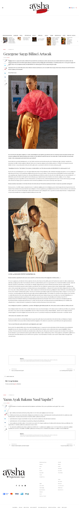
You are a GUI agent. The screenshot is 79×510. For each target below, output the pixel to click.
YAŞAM (46, 35)
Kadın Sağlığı (42, 487)
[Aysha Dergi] (39, 8)
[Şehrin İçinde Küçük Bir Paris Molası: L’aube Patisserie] (4, 38)
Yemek (51, 35)
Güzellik (59, 462)
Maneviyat (60, 483)
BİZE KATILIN (26, 507)
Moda (4, 49)
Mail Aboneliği (33, 507)
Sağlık (41, 483)
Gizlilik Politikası (52, 507)
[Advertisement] (39, 24)
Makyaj (59, 464)
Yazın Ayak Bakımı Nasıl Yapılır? (28, 399)
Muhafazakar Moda (7, 35)
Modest (41, 470)
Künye (59, 507)
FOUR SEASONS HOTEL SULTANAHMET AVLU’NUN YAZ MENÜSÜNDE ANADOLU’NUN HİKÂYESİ (55, 40)
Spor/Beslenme (42, 489)
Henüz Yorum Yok (10, 376)
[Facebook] (16, 485)
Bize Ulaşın (64, 507)
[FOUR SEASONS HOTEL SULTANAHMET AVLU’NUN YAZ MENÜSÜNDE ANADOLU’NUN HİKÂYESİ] (49, 40)
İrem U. (8, 57)
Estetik (59, 466)
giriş (15, 383)
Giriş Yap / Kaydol (71, 35)
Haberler (16, 35)
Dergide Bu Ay (58, 35)
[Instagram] (19, 485)
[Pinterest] (25, 485)
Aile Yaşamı (60, 481)
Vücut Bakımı (60, 472)
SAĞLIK (34, 35)
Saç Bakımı (60, 470)
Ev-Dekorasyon (61, 485)
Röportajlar (28, 35)
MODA (21, 35)
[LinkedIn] (22, 485)
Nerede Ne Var (60, 489)
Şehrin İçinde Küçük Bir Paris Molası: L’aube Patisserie (12, 38)
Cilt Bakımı (60, 468)
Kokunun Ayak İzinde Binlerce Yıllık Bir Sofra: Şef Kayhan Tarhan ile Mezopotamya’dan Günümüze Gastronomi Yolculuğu (41, 41)
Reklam (20, 507)
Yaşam (59, 479)
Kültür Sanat (60, 487)
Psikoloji (41, 491)
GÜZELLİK (40, 35)
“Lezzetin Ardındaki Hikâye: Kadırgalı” (26, 39)
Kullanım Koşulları (42, 507)
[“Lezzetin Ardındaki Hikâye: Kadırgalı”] (20, 39)
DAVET (64, 35)
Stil (40, 468)
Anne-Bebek (42, 485)
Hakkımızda (14, 507)
